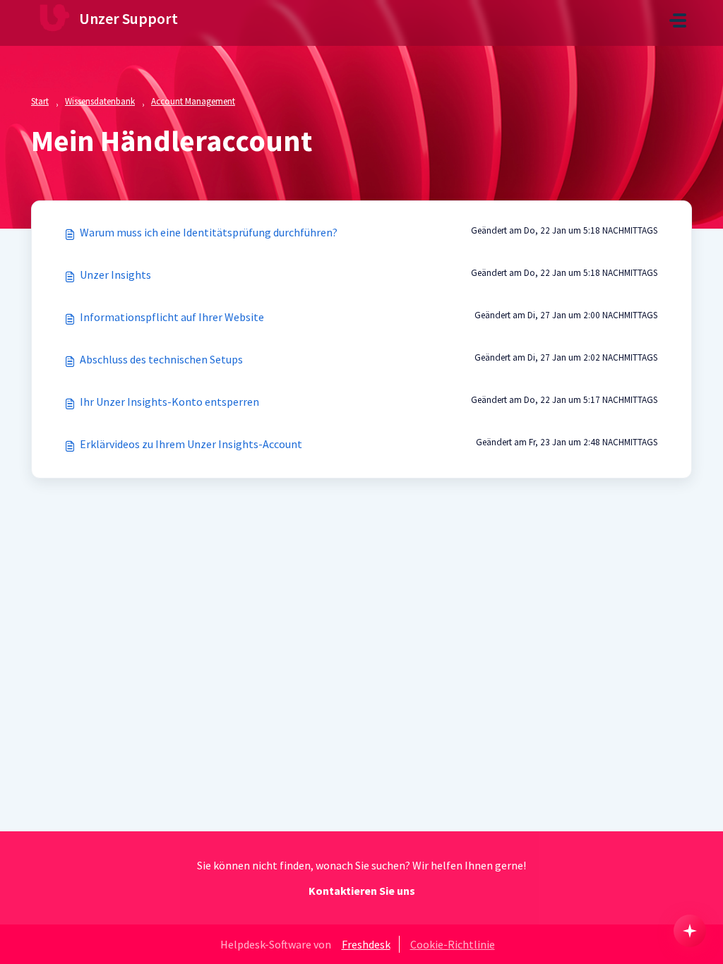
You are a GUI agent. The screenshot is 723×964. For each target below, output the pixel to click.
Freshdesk (366, 944)
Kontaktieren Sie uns (362, 891)
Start (40, 101)
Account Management (193, 101)
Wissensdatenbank (100, 101)
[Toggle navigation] (678, 20)
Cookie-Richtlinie (452, 944)
